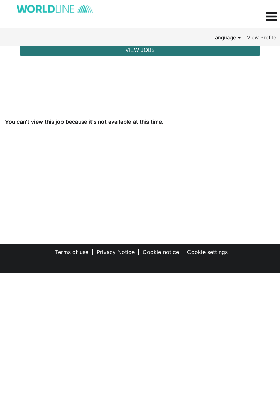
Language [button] (224, 37)
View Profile (261, 37)
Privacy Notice (116, 252)
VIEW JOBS (140, 49)
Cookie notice (161, 252)
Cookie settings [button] (207, 252)
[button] (233, 17)
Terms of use (71, 252)
